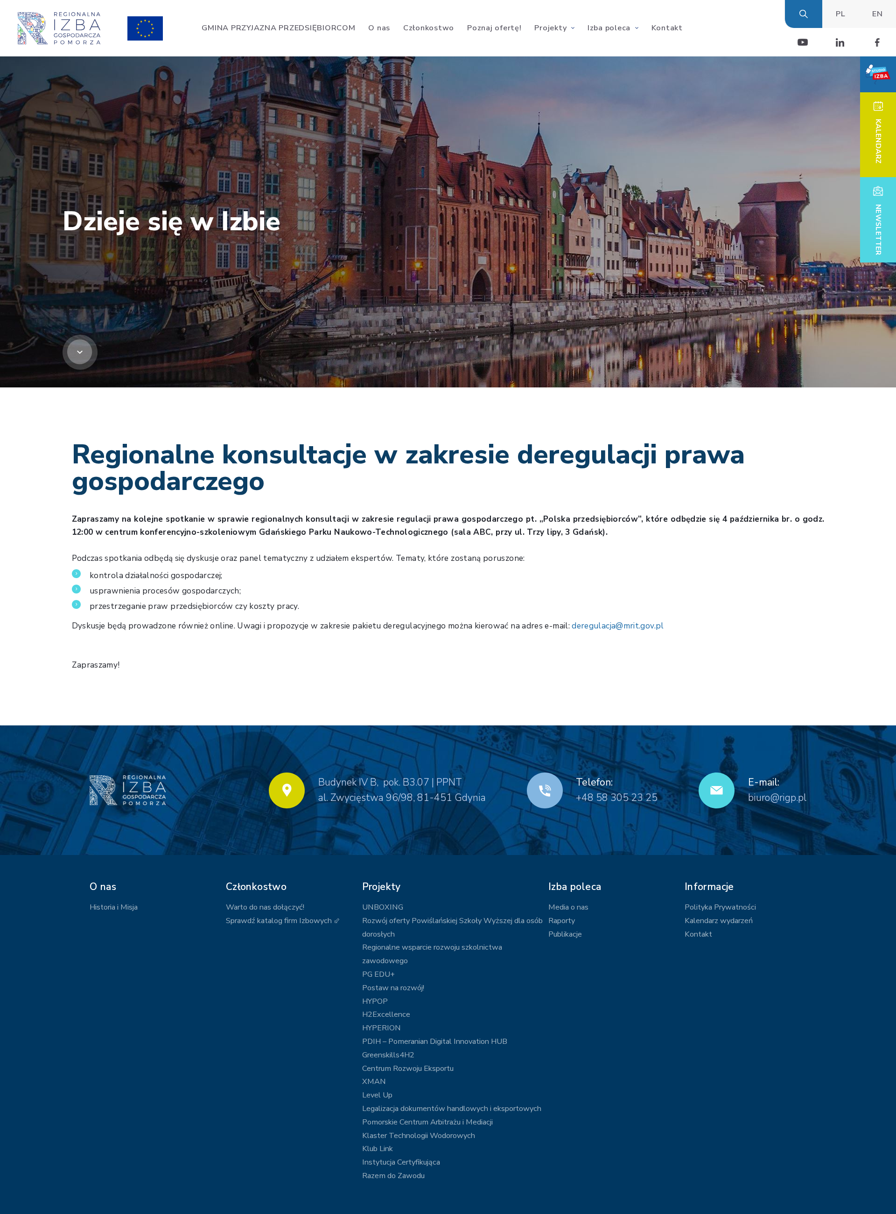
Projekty (550, 28)
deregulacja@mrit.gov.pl (618, 626)
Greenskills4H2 (388, 1055)
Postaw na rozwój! (393, 988)
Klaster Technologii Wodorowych (418, 1136)
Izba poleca (609, 28)
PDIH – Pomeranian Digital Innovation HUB (434, 1041)
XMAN (374, 1081)
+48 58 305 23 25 (617, 797)
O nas (379, 28)
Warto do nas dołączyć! (265, 907)
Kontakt (667, 28)
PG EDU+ (378, 974)
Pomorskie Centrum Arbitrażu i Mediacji (427, 1122)
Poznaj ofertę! (494, 28)
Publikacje (565, 934)
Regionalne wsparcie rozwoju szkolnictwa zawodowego (432, 954)
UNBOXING (382, 907)
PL (841, 14)
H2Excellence (386, 1014)
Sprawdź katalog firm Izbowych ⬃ (283, 921)
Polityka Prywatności (720, 907)
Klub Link (377, 1149)
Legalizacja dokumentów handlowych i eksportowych (451, 1109)
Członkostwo (428, 28)
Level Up (377, 1095)
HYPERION (381, 1028)
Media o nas (568, 907)
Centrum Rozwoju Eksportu (408, 1068)
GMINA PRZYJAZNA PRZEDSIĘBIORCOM (278, 28)
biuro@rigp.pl (777, 797)
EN (877, 14)
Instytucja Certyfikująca (401, 1162)
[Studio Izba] (878, 74)
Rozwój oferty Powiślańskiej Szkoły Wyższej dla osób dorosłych (452, 927)
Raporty (561, 921)
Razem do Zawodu (393, 1176)
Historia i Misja (114, 907)
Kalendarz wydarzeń (719, 921)
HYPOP (375, 1001)
